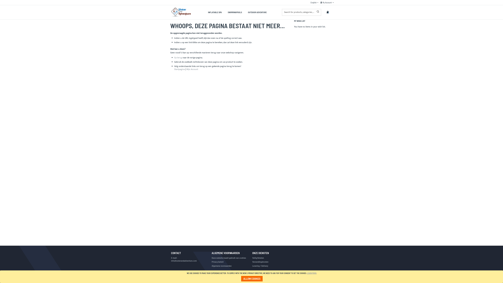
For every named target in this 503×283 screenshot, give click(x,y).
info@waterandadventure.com (184, 260)
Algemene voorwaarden (222, 266)
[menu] (237, 12)
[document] (252, 276)
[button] (314, 2)
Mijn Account (192, 69)
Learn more (311, 273)
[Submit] (318, 11)
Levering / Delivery (260, 266)
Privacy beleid (217, 261)
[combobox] (301, 12)
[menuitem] (216, 12)
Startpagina (179, 69)
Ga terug (178, 57)
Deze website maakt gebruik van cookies (229, 258)
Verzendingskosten (260, 261)
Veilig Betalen (258, 258)
